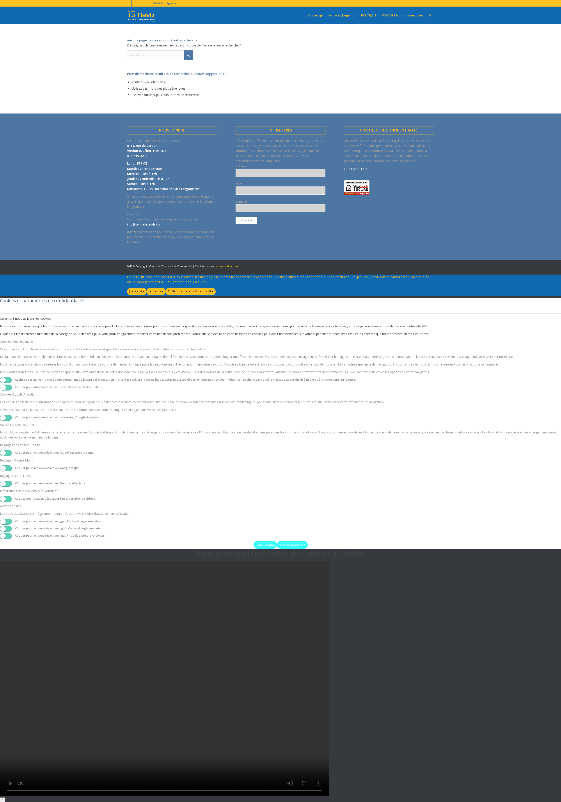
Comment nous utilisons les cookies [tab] (25, 318)
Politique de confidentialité (190, 291)
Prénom (241, 166)
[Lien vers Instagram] (141, 3)
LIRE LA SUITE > (355, 169)
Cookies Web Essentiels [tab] (17, 341)
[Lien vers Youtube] (135, 3)
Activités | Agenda (165, 3)
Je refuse (156, 291)
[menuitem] (163, 3)
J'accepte (136, 291)
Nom (239, 184)
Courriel (241, 202)
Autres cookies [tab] (10, 506)
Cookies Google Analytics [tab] (18, 394)
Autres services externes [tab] (17, 424)
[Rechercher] (430, 15)
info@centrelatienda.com (145, 224)
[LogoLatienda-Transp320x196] (141, 15)
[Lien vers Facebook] (128, 3)
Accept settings (265, 544)
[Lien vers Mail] (148, 3)
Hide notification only (292, 544)
